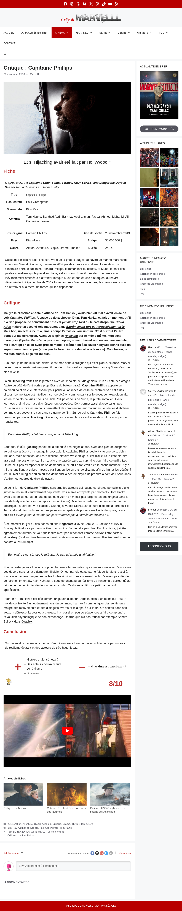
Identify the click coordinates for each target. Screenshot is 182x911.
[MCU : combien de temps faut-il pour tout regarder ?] (169, 178)
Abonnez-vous (159, 546)
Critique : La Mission (15, 808)
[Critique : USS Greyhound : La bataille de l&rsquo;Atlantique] (110, 794)
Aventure (28, 823)
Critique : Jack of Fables (21, 835)
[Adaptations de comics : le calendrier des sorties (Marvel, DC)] (169, 158)
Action (17, 823)
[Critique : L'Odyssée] (149, 237)
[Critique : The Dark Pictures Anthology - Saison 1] (169, 237)
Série (103, 32)
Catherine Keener (28, 827)
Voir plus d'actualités (159, 129)
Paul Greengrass (48, 827)
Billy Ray (12, 827)
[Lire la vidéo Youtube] (67, 731)
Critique (56, 823)
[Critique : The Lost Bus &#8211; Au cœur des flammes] (67, 794)
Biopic (37, 823)
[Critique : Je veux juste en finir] (169, 218)
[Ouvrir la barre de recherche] (5, 54)
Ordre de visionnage (151, 283)
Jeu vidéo (82, 32)
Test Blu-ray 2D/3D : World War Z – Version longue (35, 831)
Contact (9, 43)
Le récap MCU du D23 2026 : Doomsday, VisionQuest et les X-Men (162, 514)
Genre (122, 32)
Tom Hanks (66, 827)
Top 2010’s (87, 823)
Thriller (75, 823)
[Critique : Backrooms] (149, 178)
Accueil (9, 32)
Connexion (124, 853)
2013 (10, 823)
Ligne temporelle (149, 278)
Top (142, 293)
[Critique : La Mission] (23, 794)
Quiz (142, 288)
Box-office (145, 268)
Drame (66, 823)
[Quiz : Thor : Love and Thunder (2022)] (149, 158)
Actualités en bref (34, 32)
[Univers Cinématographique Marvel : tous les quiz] (149, 198)
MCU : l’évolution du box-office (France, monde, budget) (162, 352)
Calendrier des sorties (152, 273)
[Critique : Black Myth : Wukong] (149, 218)
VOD (161, 32)
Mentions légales (105, 906)
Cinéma (60, 32)
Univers (142, 32)
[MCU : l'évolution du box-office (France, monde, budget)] (169, 198)
